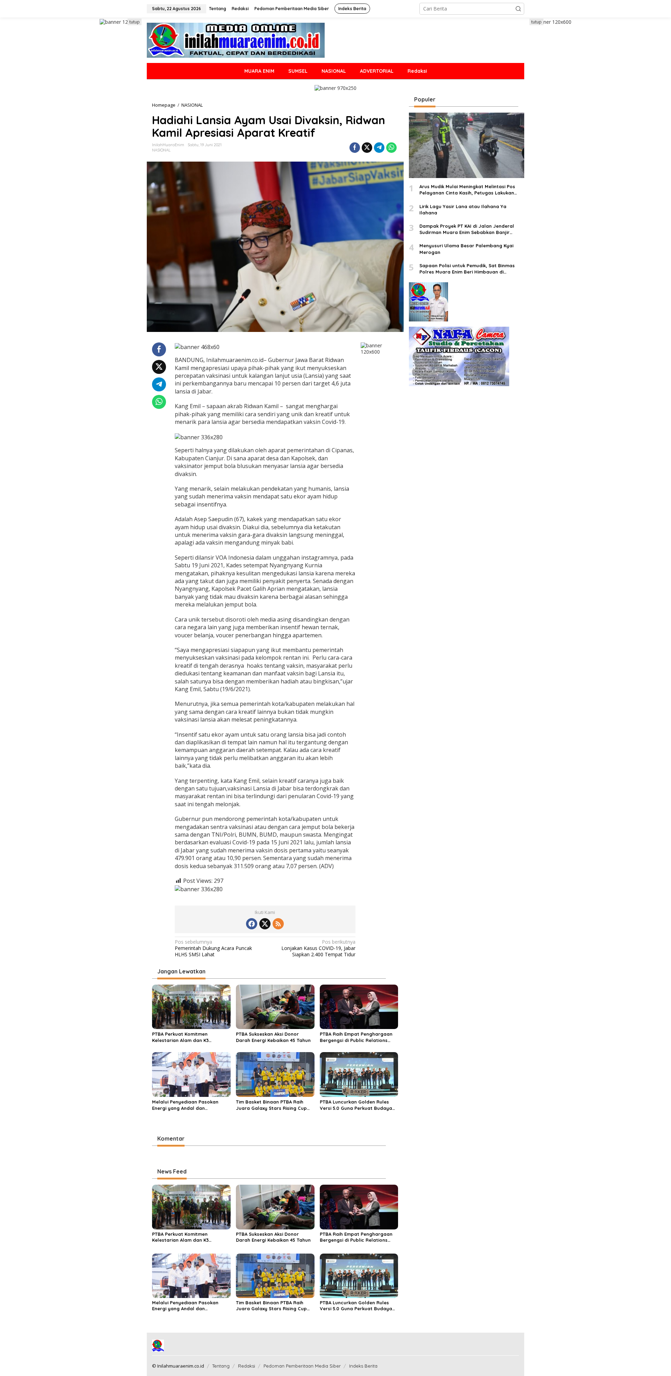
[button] (518, 9)
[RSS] (278, 923)
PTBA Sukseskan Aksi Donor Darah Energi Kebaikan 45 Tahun (273, 1037)
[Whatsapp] (391, 147)
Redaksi (246, 1366)
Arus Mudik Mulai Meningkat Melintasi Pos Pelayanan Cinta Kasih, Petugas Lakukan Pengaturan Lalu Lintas (467, 190)
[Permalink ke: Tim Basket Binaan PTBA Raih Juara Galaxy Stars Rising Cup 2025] (275, 1074)
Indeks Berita (363, 1366)
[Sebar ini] (354, 147)
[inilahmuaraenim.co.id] (236, 39)
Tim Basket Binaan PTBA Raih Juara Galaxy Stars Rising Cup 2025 (271, 1105)
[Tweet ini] (367, 147)
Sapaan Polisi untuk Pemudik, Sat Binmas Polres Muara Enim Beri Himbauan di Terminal (467, 269)
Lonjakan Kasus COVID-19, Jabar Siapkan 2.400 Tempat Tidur (318, 948)
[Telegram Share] (379, 147)
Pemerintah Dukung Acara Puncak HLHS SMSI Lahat (213, 948)
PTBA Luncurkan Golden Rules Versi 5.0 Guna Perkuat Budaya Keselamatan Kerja (356, 1105)
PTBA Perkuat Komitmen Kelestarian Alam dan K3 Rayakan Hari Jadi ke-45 (180, 1037)
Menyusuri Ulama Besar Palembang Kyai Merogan (466, 249)
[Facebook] (251, 923)
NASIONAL (161, 150)
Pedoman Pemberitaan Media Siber (302, 1366)
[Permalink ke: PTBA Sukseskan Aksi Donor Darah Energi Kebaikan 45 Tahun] (275, 1006)
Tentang (221, 1366)
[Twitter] (264, 923)
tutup (134, 22)
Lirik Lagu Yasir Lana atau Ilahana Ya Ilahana (462, 209)
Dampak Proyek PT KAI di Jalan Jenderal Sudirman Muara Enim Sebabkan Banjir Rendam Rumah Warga (466, 229)
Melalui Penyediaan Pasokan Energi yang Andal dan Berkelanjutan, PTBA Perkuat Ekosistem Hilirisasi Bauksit (185, 1105)
